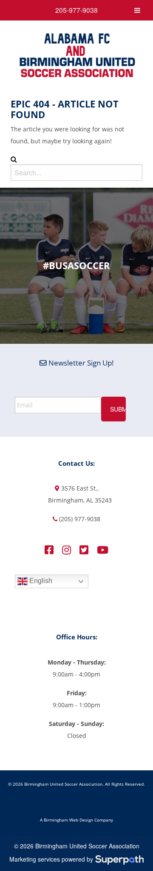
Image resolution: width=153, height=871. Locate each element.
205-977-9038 (76, 10)
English (40, 581)
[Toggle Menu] (137, 10)
